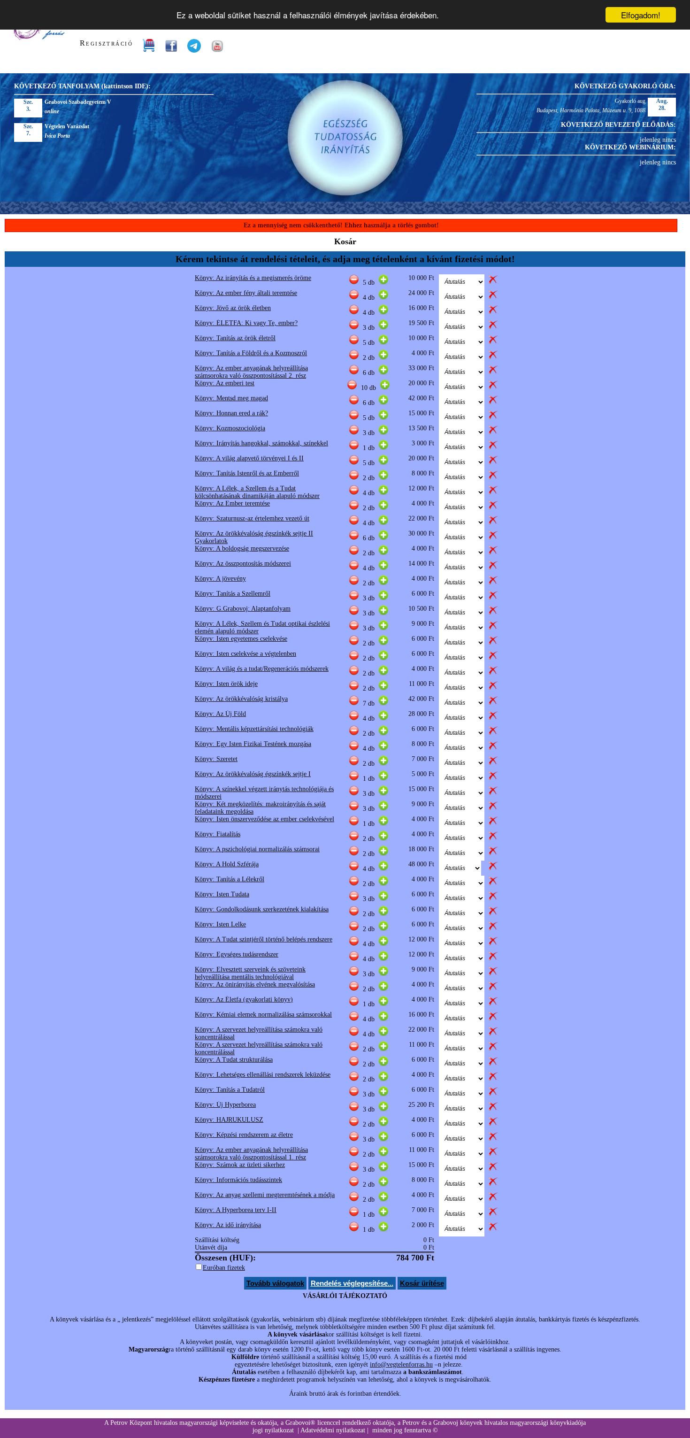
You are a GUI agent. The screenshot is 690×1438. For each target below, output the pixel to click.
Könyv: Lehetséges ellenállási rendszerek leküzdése (262, 1074)
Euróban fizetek (224, 1267)
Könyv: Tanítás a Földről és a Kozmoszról (251, 353)
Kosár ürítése (422, 1283)
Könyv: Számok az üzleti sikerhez (240, 1164)
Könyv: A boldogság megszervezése (242, 548)
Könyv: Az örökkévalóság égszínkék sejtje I (253, 773)
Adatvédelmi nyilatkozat (332, 1430)
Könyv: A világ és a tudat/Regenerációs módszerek (262, 668)
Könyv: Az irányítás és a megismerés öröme (253, 277)
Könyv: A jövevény (220, 578)
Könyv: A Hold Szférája (227, 864)
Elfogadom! (640, 15)
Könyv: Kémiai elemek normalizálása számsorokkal (263, 1014)
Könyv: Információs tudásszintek (238, 1179)
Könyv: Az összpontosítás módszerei (243, 563)
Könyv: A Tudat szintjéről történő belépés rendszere (263, 939)
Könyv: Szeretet (216, 758)
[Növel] (383, 282)
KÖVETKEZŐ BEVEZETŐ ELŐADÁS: (618, 124)
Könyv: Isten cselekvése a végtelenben (245, 653)
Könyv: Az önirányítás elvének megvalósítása (255, 984)
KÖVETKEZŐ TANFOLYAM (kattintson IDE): (82, 86)
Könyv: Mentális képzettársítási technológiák (254, 728)
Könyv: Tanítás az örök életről (235, 338)
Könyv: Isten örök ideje (226, 683)
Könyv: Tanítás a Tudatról (230, 1089)
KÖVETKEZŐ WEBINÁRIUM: (630, 147)
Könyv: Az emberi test (224, 383)
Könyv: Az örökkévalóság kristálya (241, 698)
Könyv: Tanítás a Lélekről (229, 879)
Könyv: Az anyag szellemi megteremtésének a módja (265, 1194)
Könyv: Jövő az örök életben (233, 307)
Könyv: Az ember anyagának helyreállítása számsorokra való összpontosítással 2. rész (251, 372)
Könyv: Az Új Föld (220, 713)
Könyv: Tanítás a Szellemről (232, 593)
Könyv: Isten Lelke (220, 924)
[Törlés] (493, 282)
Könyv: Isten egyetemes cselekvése (241, 638)
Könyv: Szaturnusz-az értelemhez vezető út (252, 518)
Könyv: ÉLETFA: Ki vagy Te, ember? (246, 322)
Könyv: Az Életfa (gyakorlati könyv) (244, 999)
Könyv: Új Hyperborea (225, 1104)
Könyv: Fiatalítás (217, 834)
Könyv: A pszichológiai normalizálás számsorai (257, 849)
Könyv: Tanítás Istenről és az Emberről (247, 473)
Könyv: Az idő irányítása (228, 1224)
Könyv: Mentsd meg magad (231, 398)
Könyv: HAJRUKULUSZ (229, 1119)
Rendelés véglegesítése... (352, 1283)
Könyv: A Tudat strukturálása (234, 1059)
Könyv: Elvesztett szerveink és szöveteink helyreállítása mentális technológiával (250, 973)
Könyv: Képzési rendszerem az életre (244, 1134)
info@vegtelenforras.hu (401, 1364)
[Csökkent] (354, 282)
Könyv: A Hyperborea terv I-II (235, 1209)
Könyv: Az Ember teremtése (232, 503)
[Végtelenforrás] (38, 37)
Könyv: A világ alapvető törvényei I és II (249, 458)
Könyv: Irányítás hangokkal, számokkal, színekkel (261, 443)
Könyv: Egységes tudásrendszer (236, 954)
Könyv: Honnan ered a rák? (231, 413)
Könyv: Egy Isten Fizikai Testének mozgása (253, 743)
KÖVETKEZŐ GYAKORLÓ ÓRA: (625, 86)
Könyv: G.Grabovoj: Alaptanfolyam (243, 608)
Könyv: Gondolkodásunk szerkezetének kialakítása (262, 909)
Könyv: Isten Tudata (222, 894)
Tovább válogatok (275, 1283)
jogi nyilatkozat (273, 1430)
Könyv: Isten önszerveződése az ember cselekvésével (264, 819)
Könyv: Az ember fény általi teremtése (246, 292)
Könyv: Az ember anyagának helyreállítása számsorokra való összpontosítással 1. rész (251, 1153)
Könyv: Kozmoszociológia (230, 428)
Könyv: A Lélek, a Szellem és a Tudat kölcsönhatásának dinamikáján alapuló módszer (257, 492)
